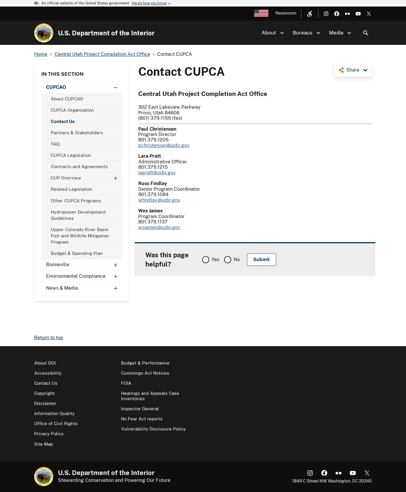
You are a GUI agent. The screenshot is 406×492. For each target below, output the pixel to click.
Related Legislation (71, 189)
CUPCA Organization (72, 110)
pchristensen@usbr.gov (163, 145)
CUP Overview (66, 177)
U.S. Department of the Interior (106, 33)
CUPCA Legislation (71, 155)
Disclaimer (45, 403)
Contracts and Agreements (79, 166)
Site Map (43, 444)
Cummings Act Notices (145, 373)
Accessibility (48, 373)
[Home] (43, 32)
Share (352, 70)
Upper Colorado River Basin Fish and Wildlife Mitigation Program (80, 236)
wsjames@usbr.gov (159, 227)
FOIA (126, 383)
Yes (215, 259)
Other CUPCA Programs (76, 200)
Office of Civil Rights (56, 423)
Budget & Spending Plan (77, 253)
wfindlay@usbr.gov (159, 200)
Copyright (44, 393)
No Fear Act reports (142, 418)
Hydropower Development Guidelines (78, 215)
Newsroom (286, 13)
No (237, 259)
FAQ (55, 143)
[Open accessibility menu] (310, 13)
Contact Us (63, 121)
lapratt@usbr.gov (157, 173)
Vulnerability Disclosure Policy (153, 428)
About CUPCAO (67, 98)
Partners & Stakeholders (77, 132)
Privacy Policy (49, 433)
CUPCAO (56, 87)
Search (366, 33)
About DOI (45, 362)
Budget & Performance (145, 362)
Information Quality (54, 413)
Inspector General (140, 408)
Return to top (48, 337)
